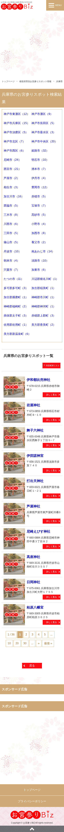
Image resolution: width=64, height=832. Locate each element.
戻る (32, 665)
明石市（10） (40, 159)
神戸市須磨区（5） (16, 132)
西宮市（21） (12, 168)
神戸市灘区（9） (42, 113)
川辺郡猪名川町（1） (45, 278)
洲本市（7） (39, 168)
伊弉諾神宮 (35, 456)
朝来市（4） (12, 260)
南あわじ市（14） (43, 251)
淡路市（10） (40, 260)
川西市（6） (12, 223)
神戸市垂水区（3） (43, 132)
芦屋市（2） (12, 178)
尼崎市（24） (12, 159)
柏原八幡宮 (35, 607)
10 (9, 643)
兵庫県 (59, 81)
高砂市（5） (39, 214)
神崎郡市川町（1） (43, 297)
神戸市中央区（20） (44, 141)
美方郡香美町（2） (43, 324)
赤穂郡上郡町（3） (43, 315)
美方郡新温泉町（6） (17, 333)
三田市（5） (12, 233)
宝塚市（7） (39, 205)
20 (17, 643)
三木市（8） (12, 214)
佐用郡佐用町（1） (16, 324)
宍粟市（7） (12, 269)
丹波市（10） (12, 251)
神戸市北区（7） (14, 141)
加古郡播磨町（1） (16, 297)
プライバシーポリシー (32, 801)
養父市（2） (39, 242)
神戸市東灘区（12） (17, 113)
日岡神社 (33, 582)
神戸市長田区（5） (43, 123)
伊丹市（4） (39, 178)
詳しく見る (51, 395)
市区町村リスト (51, 365)
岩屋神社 (33, 405)
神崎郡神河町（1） (43, 306)
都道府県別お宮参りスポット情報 (35, 81)
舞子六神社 (35, 430)
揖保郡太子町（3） (16, 315)
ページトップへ (32, 829)
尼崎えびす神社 (38, 531)
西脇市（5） (12, 205)
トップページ (8, 81)
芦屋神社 (33, 506)
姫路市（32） (40, 150)
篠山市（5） (12, 242)
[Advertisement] (32, 44)
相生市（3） (12, 187)
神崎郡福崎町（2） (16, 306)
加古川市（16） (14, 196)
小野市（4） (39, 223)
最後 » (48, 643)
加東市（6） (39, 269)
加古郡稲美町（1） (43, 288)
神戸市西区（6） (14, 150)
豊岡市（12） (40, 187)
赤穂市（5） (39, 196)
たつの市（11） (14, 278)
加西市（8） (39, 233)
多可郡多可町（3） (16, 288)
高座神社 (33, 557)
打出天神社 (35, 481)
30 (24, 643)
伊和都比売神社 (38, 380)
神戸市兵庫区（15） (17, 123)
